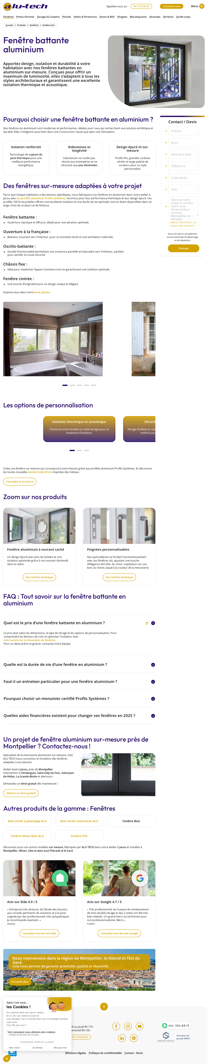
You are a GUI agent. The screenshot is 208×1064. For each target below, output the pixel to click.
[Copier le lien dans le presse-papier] (147, 623)
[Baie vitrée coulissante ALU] (79, 821)
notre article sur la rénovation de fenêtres (29, 640)
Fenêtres (34, 25)
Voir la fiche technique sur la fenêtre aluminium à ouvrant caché (39, 546)
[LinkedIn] (122, 1038)
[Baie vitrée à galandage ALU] (27, 821)
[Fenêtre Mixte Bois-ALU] (27, 835)
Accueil (9, 25)
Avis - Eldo (179, 1025)
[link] (166, 1037)
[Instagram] (128, 1026)
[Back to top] (104, 1006)
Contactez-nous (171, 6)
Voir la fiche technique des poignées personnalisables (119, 546)
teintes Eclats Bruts (40, 472)
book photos (42, 292)
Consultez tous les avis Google (119, 900)
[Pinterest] (134, 1038)
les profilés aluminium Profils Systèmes (41, 198)
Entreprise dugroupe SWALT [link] (183, 1037)
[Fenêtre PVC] (79, 835)
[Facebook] (116, 1026)
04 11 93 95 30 (141, 6)
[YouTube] (139, 1026)
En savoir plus (79, 970)
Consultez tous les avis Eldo (39, 900)
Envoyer (184, 248)
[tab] (65, 385)
